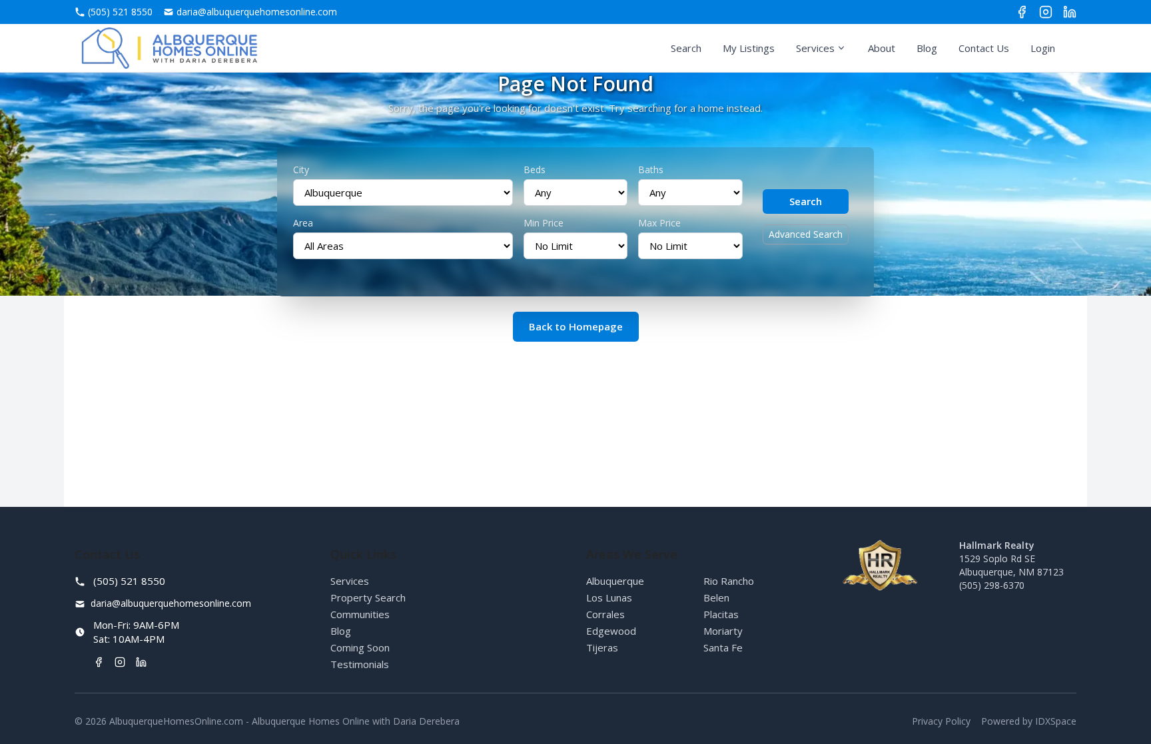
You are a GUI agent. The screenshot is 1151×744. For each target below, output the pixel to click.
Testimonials (359, 664)
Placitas (721, 614)
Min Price (544, 222)
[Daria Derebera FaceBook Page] (1021, 12)
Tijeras (602, 647)
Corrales (605, 614)
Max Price (659, 222)
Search (686, 48)
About (881, 48)
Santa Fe (723, 647)
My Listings (749, 48)
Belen (716, 597)
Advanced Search (806, 234)
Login (1042, 48)
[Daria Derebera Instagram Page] (1045, 12)
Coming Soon (360, 647)
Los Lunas (609, 597)
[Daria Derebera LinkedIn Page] (1069, 12)
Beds (535, 169)
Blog (927, 48)
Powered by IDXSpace (1028, 721)
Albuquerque (615, 580)
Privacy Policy (941, 721)
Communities (360, 614)
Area (303, 222)
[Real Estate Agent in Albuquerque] (169, 48)
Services (815, 48)
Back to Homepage (576, 326)
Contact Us (984, 48)
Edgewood (611, 630)
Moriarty (723, 630)
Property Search (368, 597)
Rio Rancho (728, 580)
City (301, 169)
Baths (650, 169)
